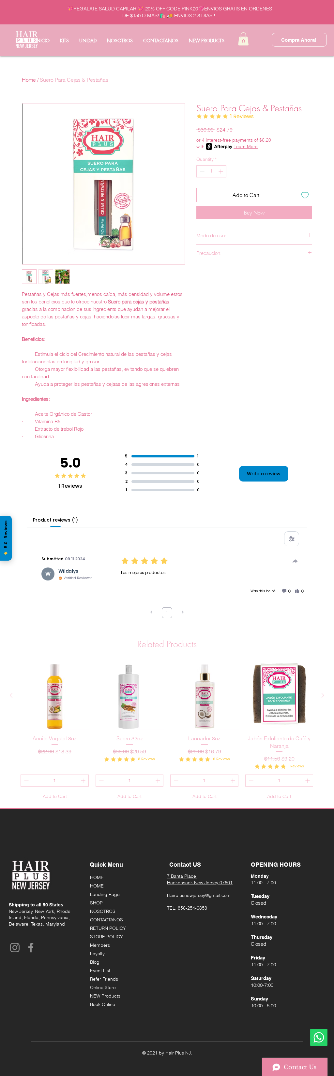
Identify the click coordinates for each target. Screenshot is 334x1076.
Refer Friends (104, 979)
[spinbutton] (211, 171)
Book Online (102, 1004)
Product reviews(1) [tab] (55, 520)
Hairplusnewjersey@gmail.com (199, 895)
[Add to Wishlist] (305, 195)
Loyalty (97, 954)
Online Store (103, 987)
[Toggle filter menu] (291, 538)
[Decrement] (201, 171)
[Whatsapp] (318, 1037)
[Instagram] (14, 947)
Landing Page (105, 894)
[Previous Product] (11, 695)
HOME (97, 877)
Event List (100, 970)
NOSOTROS (102, 911)
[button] (243, 39)
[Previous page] (151, 613)
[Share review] (295, 561)
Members (100, 945)
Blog (94, 962)
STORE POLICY (106, 937)
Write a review (264, 473)
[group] (167, 732)
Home (29, 80)
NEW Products (105, 996)
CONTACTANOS (106, 920)
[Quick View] (55, 696)
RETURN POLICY (108, 928)
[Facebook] (30, 947)
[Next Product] (323, 695)
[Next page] (182, 613)
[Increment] (221, 171)
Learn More (246, 146)
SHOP (96, 903)
